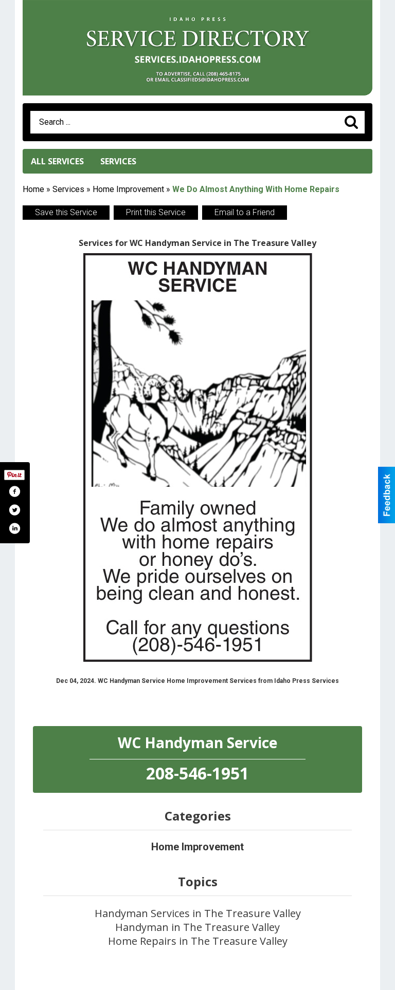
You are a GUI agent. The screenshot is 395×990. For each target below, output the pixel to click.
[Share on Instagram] (14, 528)
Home (33, 189)
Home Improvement (128, 189)
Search (351, 122)
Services (118, 161)
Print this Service (156, 212)
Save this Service (66, 212)
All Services (57, 161)
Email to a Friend (244, 212)
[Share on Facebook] (14, 491)
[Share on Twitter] (14, 510)
